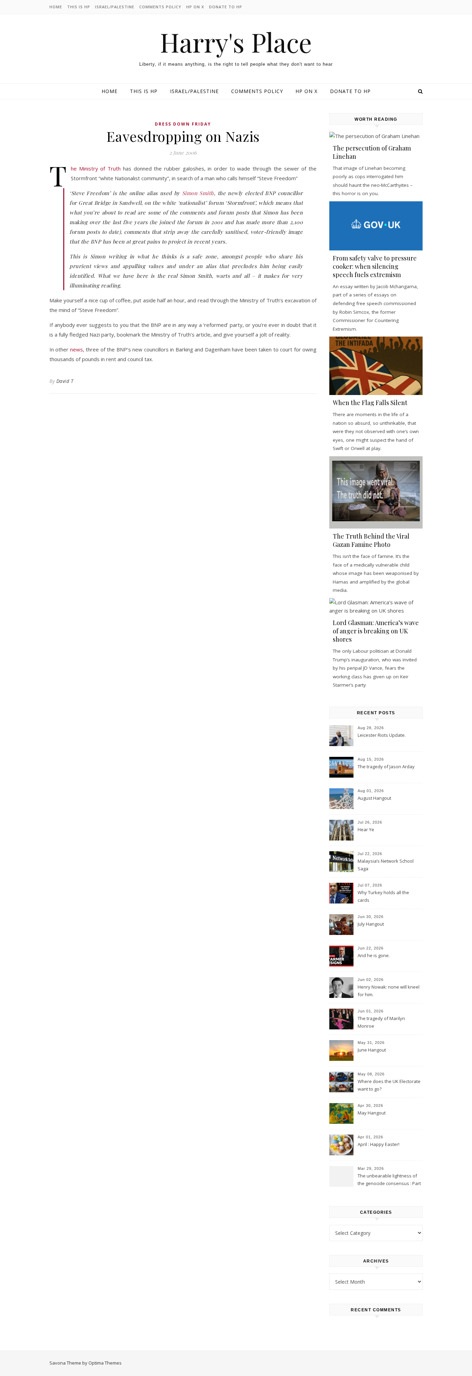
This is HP (78, 6)
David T (65, 381)
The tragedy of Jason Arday (386, 766)
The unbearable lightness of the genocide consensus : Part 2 (389, 1180)
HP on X (195, 6)
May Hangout (372, 1113)
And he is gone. (374, 955)
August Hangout (374, 798)
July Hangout (371, 924)
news (76, 349)
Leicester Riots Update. (382, 735)
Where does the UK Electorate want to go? (389, 1085)
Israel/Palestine (114, 6)
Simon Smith (198, 193)
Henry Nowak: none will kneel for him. (388, 991)
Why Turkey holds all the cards (383, 896)
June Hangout (372, 1050)
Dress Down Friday (183, 124)
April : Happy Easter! (378, 1144)
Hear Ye (366, 829)
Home (55, 6)
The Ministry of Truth (96, 168)
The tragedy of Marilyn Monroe (381, 1022)
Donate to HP (225, 6)
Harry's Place (236, 42)
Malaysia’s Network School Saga (386, 865)
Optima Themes (105, 1363)
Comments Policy (160, 6)
